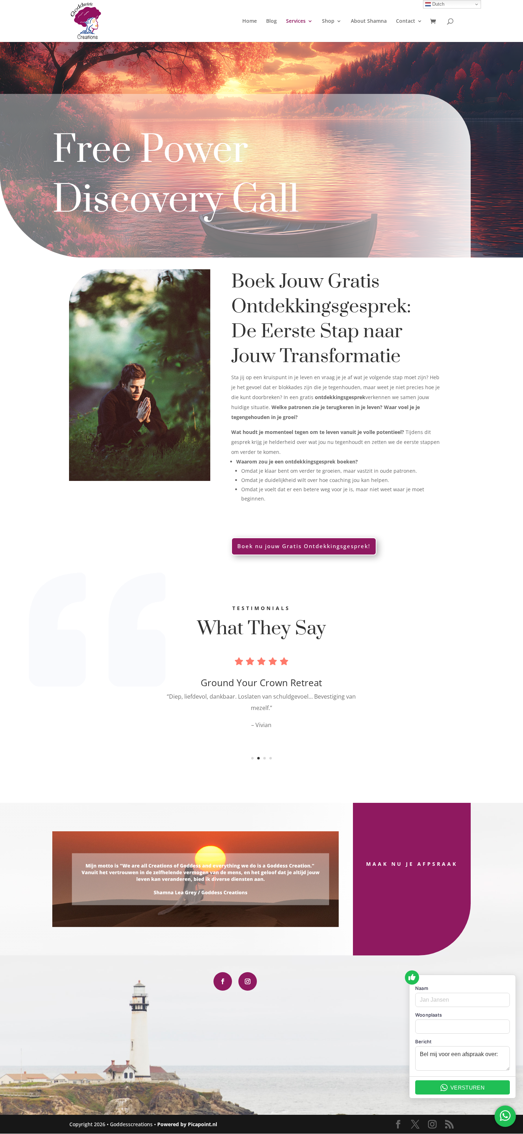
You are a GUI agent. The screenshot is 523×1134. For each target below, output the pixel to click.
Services (296, 21)
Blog (271, 21)
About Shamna (369, 21)
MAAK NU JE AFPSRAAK (412, 863)
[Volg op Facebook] (222, 981)
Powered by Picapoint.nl (187, 1124)
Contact (405, 21)
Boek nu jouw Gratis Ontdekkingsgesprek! (303, 546)
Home (249, 21)
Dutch (437, 4)
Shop (328, 21)
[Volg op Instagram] (247, 981)
